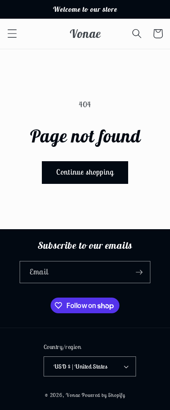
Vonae (73, 395)
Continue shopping (85, 172)
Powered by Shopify (103, 395)
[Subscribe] (139, 272)
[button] (11, 33)
